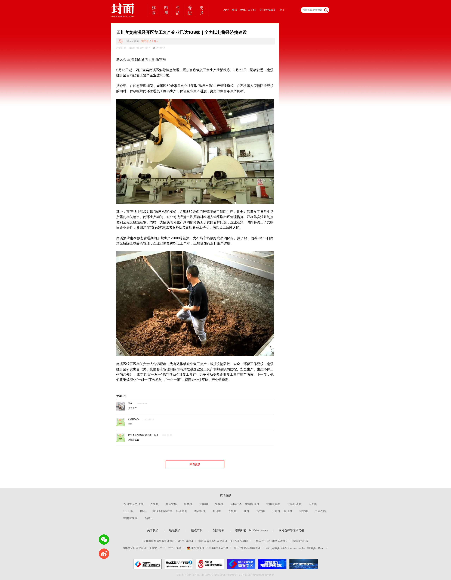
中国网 (203, 504)
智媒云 (148, 518)
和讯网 (217, 511)
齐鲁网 (232, 511)
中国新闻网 (252, 504)
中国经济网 (295, 504)
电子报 (252, 10)
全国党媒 (171, 504)
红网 (246, 511)
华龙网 (303, 511)
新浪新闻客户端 (162, 511)
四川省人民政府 (133, 504)
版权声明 (196, 530)
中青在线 (320, 511)
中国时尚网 (130, 518)
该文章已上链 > (149, 41)
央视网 (219, 504)
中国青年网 (273, 504)
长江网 (288, 511)
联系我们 (174, 530)
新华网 (188, 504)
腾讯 (143, 511)
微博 (243, 10)
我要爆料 (218, 530)
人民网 (154, 504)
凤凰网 (313, 504)
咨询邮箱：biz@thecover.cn (251, 530)
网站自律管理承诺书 (291, 530)
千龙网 (276, 511)
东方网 (260, 511)
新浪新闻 (181, 511)
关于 (282, 10)
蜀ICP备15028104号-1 (247, 548)
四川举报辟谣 (268, 10)
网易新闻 (200, 511)
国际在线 (236, 504)
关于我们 (152, 530)
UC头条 (128, 511)
